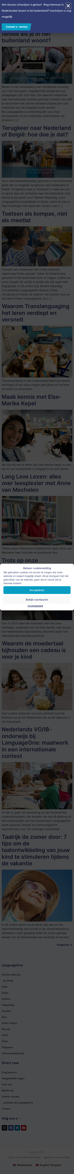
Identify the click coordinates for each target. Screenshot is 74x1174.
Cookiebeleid (35, 605)
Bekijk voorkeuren (37, 599)
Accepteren (37, 590)
